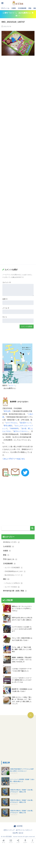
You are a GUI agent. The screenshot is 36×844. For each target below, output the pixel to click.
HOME (19, 826)
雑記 (6, 579)
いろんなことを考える (13, 583)
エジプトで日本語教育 (13, 567)
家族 (29, 8)
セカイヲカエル (11, 423)
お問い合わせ (18, 833)
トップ (32, 842)
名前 (5, 299)
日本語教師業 (22, 8)
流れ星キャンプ (25, 423)
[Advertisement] (18, 76)
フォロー (25, 842)
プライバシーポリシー (24, 830)
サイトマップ (10, 830)
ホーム (3, 842)
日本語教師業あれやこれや (15, 571)
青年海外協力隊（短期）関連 (14, 591)
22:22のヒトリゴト (11, 542)
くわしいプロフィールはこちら (13, 459)
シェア (18, 842)
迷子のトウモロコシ (21, 431)
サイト (4, 317)
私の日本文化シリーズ (13, 575)
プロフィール (5, 8)
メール (5, 308)
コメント (6, 282)
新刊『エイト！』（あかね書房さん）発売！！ (18, 14)
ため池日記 (8, 546)
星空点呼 (7, 411)
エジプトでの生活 (12, 587)
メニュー (11, 842)
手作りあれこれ (10, 559)
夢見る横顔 (8, 425)
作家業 (14, 8)
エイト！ (12, 385)
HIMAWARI (14, 428)
